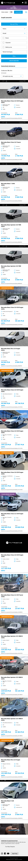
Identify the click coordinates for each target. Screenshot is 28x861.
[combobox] (14, 28)
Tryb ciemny (4, 12)
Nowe (7, 38)
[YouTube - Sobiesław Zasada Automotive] (8, 853)
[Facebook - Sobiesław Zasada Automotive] (5, 853)
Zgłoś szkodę (18, 12)
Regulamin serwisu (18, 859)
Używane (7, 42)
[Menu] (25, 2)
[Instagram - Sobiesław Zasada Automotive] (2, 853)
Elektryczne (8, 47)
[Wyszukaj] (26, 12)
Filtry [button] (14, 56)
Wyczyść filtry (14, 24)
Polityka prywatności (10, 859)
